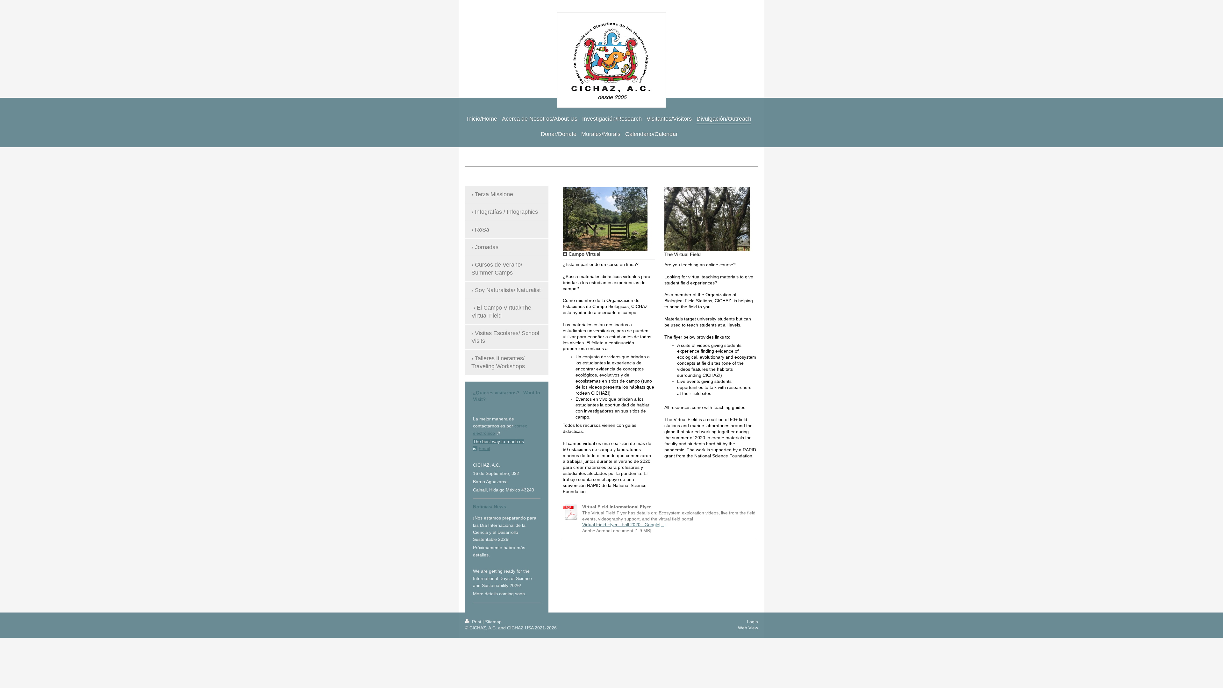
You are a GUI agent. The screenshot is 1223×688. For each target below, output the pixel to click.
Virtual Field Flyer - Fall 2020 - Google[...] (624, 524)
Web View (748, 627)
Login (752, 621)
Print (477, 621)
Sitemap (493, 621)
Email (484, 448)
